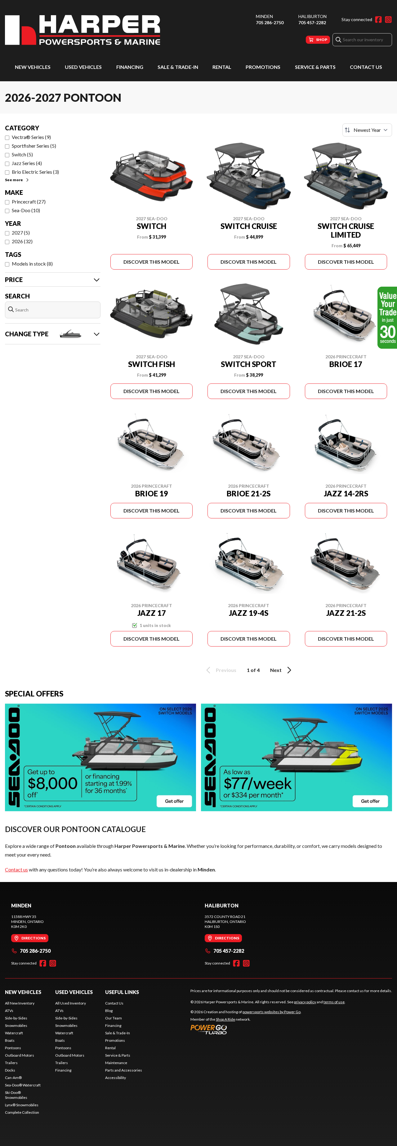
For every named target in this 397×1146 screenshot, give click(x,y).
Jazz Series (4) (27, 163)
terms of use (334, 1002)
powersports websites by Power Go (272, 1011)
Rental (221, 67)
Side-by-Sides (16, 1018)
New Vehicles (33, 67)
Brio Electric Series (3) (35, 172)
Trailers (11, 1062)
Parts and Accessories (123, 1070)
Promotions (263, 67)
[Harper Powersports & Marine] (82, 30)
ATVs (9, 1010)
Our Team (113, 1018)
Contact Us (366, 67)
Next (276, 670)
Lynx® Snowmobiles (21, 1105)
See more (14, 179)
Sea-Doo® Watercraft (23, 1085)
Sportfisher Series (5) (34, 146)
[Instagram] (388, 19)
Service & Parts (315, 67)
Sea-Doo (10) (26, 210)
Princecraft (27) (29, 201)
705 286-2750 (269, 22)
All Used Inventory (70, 1003)
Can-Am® (13, 1077)
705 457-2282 (312, 22)
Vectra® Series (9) (31, 137)
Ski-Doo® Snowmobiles (16, 1095)
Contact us (16, 869)
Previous (226, 670)
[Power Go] (245, 1029)
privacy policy (305, 1002)
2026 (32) (22, 241)
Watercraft (14, 1033)
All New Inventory (19, 1003)
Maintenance (116, 1062)
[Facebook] (378, 19)
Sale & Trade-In (178, 67)
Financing (129, 67)
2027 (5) (21, 232)
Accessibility (115, 1077)
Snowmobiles (16, 1025)
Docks (10, 1070)
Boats (10, 1040)
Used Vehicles (83, 67)
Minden (264, 16)
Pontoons (13, 1047)
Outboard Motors (19, 1055)
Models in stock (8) (32, 263)
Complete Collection (22, 1112)
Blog (109, 1010)
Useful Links (122, 992)
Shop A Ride (225, 1019)
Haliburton (312, 16)
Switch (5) (22, 154)
